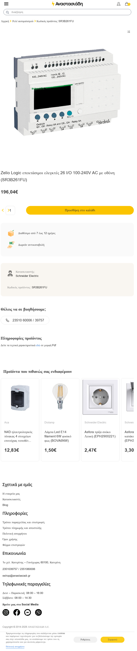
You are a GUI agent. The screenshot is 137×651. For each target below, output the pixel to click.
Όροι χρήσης (10, 539)
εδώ (38, 345)
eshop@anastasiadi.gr (16, 576)
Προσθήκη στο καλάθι (80, 210)
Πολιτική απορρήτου (15, 534)
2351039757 (10, 569)
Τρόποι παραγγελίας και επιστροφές (24, 522)
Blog (5, 505)
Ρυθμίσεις (85, 639)
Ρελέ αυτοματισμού (22, 21)
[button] (128, 31)
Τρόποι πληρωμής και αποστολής (22, 528)
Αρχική (5, 21)
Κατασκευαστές (12, 499)
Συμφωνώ (112, 639)
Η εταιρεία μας (11, 494)
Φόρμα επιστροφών (14, 545)
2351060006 (27, 569)
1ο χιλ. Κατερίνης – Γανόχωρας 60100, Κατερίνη (31, 562)
